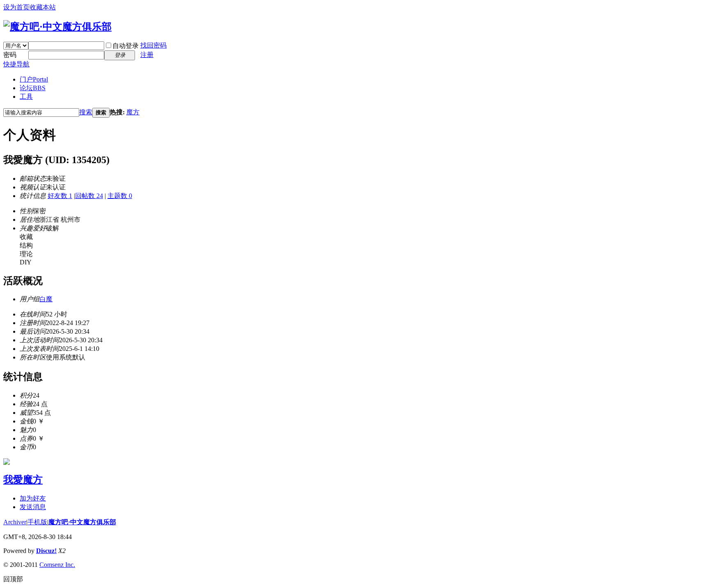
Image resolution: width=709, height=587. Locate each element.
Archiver (14, 522)
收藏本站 (43, 7)
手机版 (37, 522)
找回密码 (153, 45)
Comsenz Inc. (57, 564)
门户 (34, 79)
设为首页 (16, 7)
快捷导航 (16, 64)
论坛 (33, 87)
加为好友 (33, 498)
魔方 (133, 112)
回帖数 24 (89, 195)
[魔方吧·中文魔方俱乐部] (57, 26)
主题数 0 (119, 195)
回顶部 (13, 579)
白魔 (46, 299)
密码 (9, 54)
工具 (26, 96)
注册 (146, 54)
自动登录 (125, 45)
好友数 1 (60, 195)
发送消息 (33, 506)
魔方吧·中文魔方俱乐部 (82, 522)
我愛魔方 (23, 479)
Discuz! (46, 550)
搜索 (85, 112)
